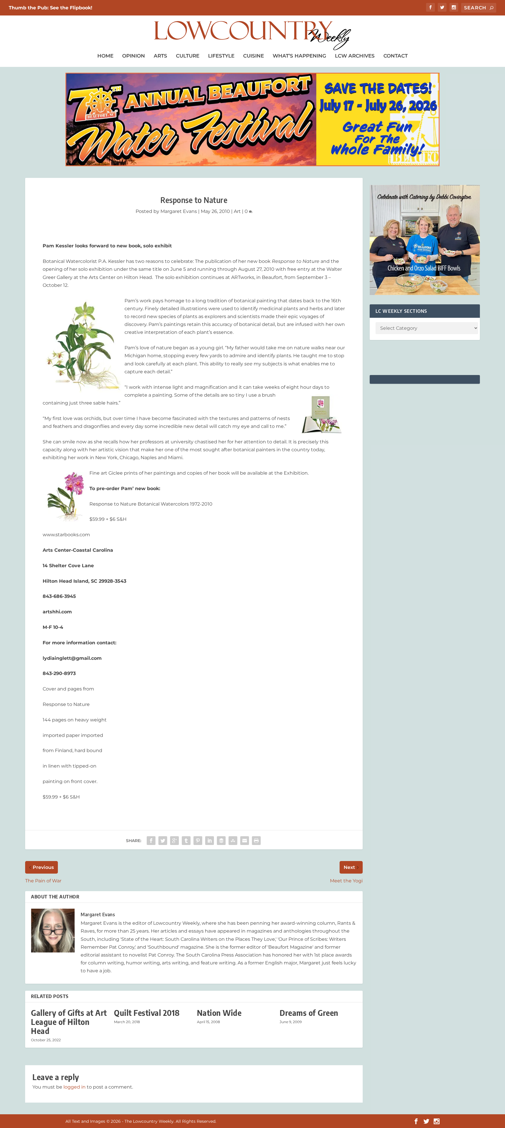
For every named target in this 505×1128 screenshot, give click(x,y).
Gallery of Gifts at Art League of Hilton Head (69, 1022)
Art (237, 211)
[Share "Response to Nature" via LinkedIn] (209, 840)
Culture (187, 56)
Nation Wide (219, 1013)
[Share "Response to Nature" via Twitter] (163, 840)
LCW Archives (355, 56)
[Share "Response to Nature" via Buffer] (221, 840)
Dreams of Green (309, 1013)
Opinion (133, 56)
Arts (160, 56)
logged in (74, 1087)
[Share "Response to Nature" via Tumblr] (186, 840)
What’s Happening (299, 56)
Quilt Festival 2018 (147, 1013)
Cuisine (253, 56)
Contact (395, 56)
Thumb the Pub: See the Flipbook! (50, 8)
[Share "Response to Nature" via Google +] (174, 840)
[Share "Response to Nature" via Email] (244, 840)
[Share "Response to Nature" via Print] (256, 840)
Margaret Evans (178, 211)
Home (105, 56)
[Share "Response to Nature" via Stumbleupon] (233, 840)
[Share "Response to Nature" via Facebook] (151, 840)
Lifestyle (221, 56)
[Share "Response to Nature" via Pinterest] (198, 840)
